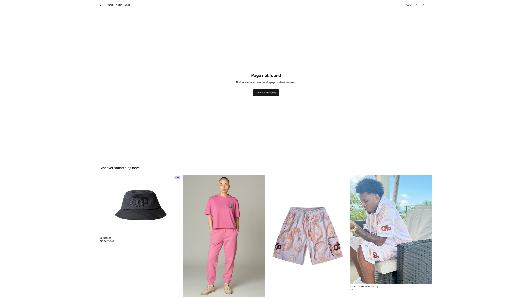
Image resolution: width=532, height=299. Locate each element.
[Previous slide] (104, 205)
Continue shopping (266, 92)
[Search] (417, 5)
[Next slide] (177, 205)
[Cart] (429, 5)
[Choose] (177, 231)
